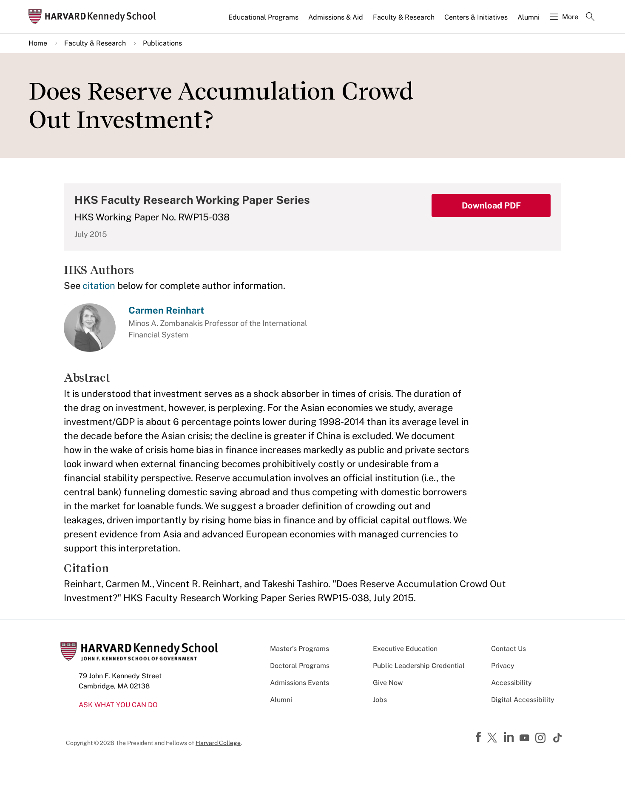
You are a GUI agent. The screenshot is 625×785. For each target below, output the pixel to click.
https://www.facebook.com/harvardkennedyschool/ (479, 737)
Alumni (528, 17)
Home (37, 43)
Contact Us (508, 649)
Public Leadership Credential (419, 666)
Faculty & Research (404, 17)
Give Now (388, 683)
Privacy (502, 666)
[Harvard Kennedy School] (94, 16)
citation (98, 285)
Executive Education (405, 649)
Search (590, 17)
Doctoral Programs (300, 666)
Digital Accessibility (522, 700)
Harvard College (218, 742)
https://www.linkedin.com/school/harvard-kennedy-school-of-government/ (509, 737)
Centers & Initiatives (476, 17)
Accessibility (511, 683)
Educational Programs (263, 17)
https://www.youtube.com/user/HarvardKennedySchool (525, 738)
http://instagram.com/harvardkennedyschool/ (541, 739)
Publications (162, 43)
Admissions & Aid (335, 17)
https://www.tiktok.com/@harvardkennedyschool (557, 738)
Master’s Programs (299, 649)
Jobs (380, 700)
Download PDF (491, 205)
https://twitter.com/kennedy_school (493, 738)
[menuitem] (264, 21)
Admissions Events (299, 683)
